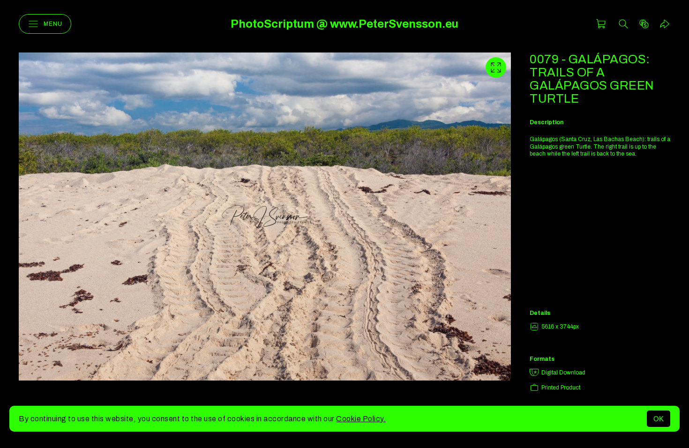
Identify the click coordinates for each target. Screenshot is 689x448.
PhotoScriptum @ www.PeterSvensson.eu (344, 24)
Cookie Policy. (361, 419)
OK (658, 419)
